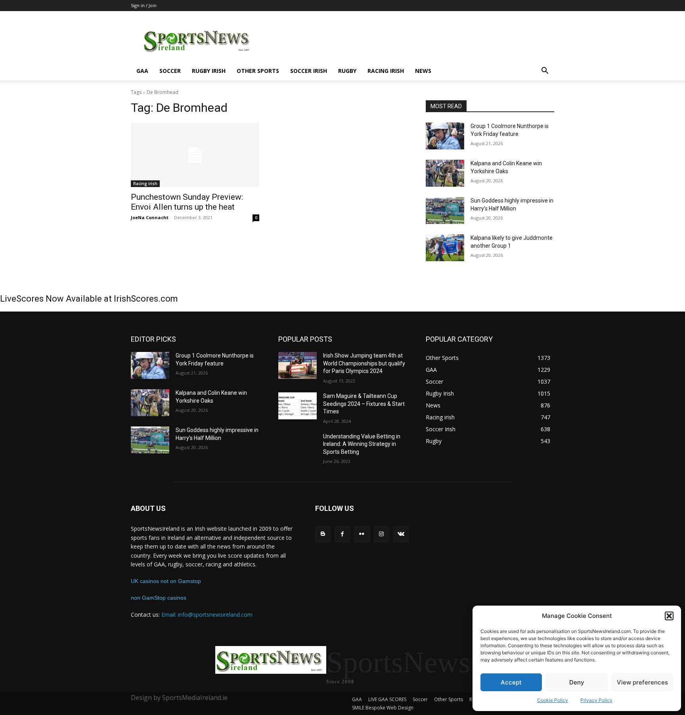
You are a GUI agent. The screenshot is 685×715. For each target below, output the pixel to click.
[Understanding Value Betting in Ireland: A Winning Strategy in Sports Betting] (297, 446)
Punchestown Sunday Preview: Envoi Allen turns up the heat (187, 202)
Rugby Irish (209, 71)
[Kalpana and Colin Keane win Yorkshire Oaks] (445, 173)
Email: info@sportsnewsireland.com (207, 614)
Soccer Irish (308, 71)
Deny (576, 682)
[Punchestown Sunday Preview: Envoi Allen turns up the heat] (195, 155)
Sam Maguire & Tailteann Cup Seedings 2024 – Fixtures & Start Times (364, 404)
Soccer (170, 71)
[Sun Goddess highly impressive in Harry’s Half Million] (445, 210)
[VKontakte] (401, 534)
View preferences (642, 682)
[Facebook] (342, 534)
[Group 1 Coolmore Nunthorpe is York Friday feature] (445, 135)
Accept (511, 682)
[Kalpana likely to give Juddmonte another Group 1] (445, 247)
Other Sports (258, 71)
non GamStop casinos (158, 598)
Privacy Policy (596, 700)
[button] (669, 616)
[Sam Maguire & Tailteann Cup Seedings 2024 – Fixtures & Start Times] (297, 405)
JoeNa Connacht (149, 217)
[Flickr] (361, 534)
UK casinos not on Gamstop (166, 581)
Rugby (347, 71)
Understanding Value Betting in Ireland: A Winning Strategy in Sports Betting (361, 444)
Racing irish (385, 71)
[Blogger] (323, 534)
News (423, 71)
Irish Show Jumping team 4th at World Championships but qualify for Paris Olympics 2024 (364, 363)
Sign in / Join (144, 5)
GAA (142, 71)
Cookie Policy (552, 700)
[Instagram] (381, 534)
